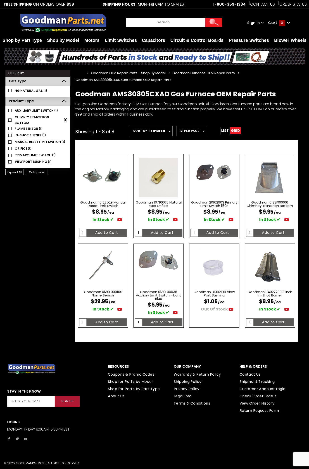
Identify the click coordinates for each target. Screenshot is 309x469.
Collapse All (37, 172)
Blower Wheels (290, 40)
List (225, 130)
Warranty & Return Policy (197, 374)
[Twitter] (17, 439)
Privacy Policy (187, 388)
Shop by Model (63, 40)
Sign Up (67, 401)
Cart (275, 22)
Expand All (14, 172)
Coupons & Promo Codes (131, 374)
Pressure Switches (249, 40)
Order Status (293, 4)
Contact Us (262, 4)
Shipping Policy (188, 381)
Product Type (21, 101)
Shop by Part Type (22, 40)
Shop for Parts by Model (130, 381)
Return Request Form (259, 410)
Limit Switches (121, 40)
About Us (116, 396)
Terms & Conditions (192, 403)
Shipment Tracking (257, 381)
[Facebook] (9, 439)
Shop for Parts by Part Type (134, 388)
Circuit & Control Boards (196, 40)
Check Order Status (258, 396)
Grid (235, 130)
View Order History (257, 403)
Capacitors (153, 40)
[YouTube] (26, 439)
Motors (92, 40)
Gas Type (17, 81)
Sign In (254, 22)
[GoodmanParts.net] (63, 22)
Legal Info (183, 396)
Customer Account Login (262, 388)
